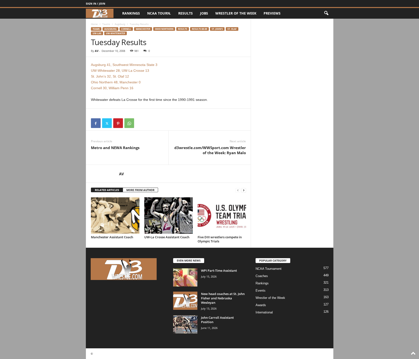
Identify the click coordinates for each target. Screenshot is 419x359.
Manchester (143, 29)
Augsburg (120, 24)
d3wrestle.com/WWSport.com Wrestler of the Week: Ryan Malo (210, 150)
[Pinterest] (118, 123)
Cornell (126, 29)
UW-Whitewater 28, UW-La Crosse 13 (120, 70)
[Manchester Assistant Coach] (115, 215)
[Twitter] (107, 123)
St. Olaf (232, 29)
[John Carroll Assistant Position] (185, 324)
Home (94, 24)
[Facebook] (96, 123)
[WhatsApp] (129, 123)
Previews (272, 13)
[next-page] (243, 190)
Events (261, 290)
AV (96, 51)
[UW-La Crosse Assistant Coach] (168, 215)
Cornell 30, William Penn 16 (112, 88)
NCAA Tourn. (159, 13)
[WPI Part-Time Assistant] (185, 277)
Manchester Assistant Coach (112, 237)
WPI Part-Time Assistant (219, 270)
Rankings (131, 13)
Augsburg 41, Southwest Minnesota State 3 (124, 65)
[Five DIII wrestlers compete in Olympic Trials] (222, 215)
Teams (106, 24)
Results (185, 13)
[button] (326, 13)
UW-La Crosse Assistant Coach (166, 237)
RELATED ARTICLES (107, 190)
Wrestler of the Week (235, 13)
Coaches (262, 276)
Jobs (204, 13)
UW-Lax (97, 33)
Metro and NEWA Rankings (115, 147)
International (264, 312)
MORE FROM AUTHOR (140, 190)
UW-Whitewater (115, 33)
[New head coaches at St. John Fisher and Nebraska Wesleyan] (185, 301)
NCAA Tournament (269, 269)
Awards (261, 305)
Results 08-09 (199, 29)
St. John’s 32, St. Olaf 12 (110, 76)
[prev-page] (237, 190)
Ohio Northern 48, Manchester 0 (116, 82)
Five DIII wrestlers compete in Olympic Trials (220, 239)
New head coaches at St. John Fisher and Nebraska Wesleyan (223, 298)
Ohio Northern (164, 29)
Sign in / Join (95, 3)
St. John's (217, 29)
